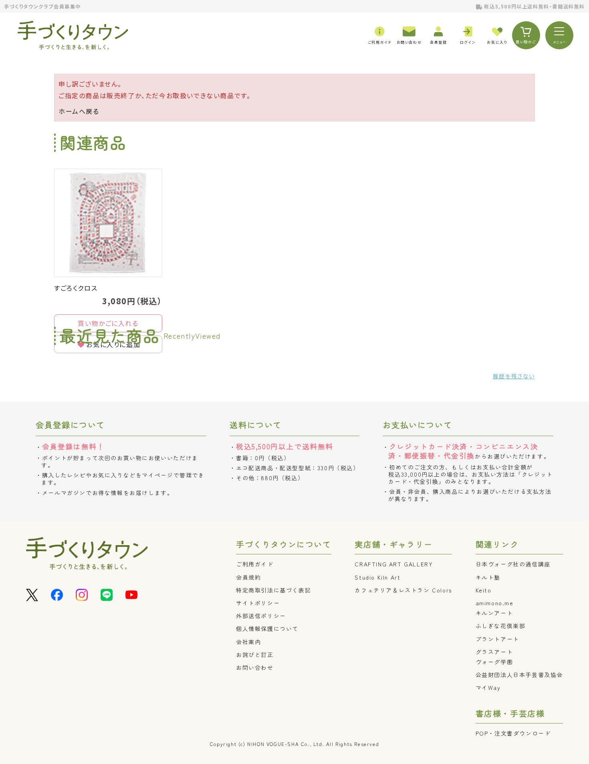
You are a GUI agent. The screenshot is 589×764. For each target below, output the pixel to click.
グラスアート (494, 652)
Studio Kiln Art (377, 577)
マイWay (488, 687)
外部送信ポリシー (261, 616)
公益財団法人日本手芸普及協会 (519, 675)
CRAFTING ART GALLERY (394, 564)
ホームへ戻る (78, 111)
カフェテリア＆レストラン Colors (403, 590)
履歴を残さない (514, 376)
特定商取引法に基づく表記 (273, 590)
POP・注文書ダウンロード (513, 733)
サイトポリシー (258, 603)
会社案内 (248, 642)
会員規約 (248, 577)
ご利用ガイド (255, 564)
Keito (484, 590)
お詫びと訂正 (255, 655)
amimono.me (495, 603)
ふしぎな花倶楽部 (501, 626)
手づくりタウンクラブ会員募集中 (42, 6)
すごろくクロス (75, 288)
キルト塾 (488, 577)
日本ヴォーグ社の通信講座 (513, 564)
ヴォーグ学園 (494, 662)
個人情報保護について (267, 629)
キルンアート (494, 613)
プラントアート (497, 639)
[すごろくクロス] (108, 223)
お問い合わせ (255, 667)
